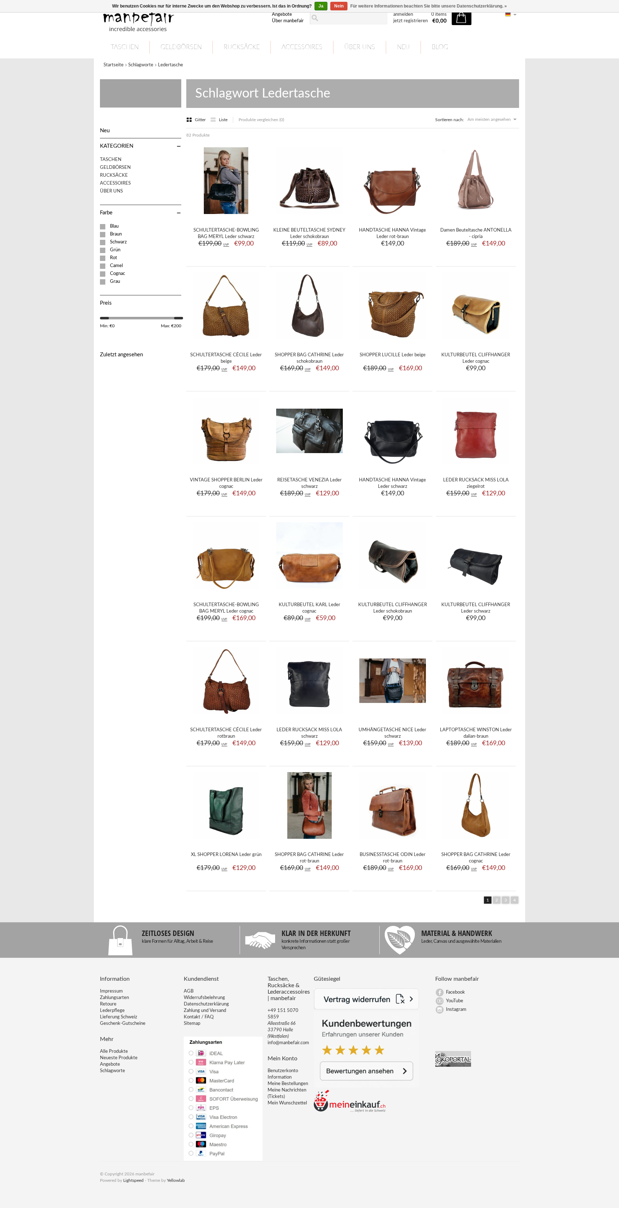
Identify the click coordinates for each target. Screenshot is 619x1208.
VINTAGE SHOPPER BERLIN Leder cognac (226, 483)
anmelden (403, 14)
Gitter (201, 120)
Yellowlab (176, 1180)
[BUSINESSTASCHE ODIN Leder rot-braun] (392, 841)
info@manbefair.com (288, 1043)
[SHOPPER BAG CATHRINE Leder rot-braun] (309, 841)
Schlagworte (140, 65)
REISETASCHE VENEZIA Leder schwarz (309, 483)
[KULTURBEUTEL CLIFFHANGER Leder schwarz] (475, 591)
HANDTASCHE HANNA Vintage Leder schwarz (392, 483)
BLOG (440, 47)
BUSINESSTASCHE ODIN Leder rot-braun (393, 858)
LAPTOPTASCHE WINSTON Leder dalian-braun (476, 733)
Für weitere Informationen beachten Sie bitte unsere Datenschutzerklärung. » (428, 6)
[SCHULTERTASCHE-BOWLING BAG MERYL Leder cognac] (226, 591)
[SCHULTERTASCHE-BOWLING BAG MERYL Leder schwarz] (226, 216)
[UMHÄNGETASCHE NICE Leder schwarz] (392, 716)
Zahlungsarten (114, 997)
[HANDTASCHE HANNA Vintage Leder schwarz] (392, 466)
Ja (320, 6)
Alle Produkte (114, 1051)
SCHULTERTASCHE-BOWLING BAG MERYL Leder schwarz (226, 233)
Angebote (282, 14)
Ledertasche (170, 65)
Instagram (456, 1009)
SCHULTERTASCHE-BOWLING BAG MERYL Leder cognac (226, 608)
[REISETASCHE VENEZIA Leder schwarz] (309, 466)
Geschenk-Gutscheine (122, 1023)
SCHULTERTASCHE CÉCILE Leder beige (226, 358)
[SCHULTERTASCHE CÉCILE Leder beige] (226, 341)
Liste (223, 120)
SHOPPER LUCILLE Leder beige (393, 355)
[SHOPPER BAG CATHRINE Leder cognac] (475, 841)
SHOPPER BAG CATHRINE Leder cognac (475, 858)
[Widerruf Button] (366, 1008)
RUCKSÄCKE (242, 47)
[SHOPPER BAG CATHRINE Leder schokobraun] (309, 341)
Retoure (108, 1004)
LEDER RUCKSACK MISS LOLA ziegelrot (476, 483)
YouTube (454, 1001)
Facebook (455, 992)
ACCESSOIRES (302, 47)
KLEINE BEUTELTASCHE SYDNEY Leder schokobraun (309, 233)
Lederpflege (112, 1010)
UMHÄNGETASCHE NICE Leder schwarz (392, 733)
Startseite (114, 65)
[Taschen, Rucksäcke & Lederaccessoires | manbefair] (181, 18)
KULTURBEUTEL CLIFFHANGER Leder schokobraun (392, 608)
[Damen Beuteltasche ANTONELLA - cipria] (475, 216)
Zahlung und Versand (205, 1010)
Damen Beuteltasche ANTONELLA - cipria (476, 233)
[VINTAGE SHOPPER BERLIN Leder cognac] (226, 466)
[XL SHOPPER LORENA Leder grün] (226, 841)
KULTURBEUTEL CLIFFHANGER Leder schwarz (475, 608)
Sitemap (192, 1023)
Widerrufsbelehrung (204, 997)
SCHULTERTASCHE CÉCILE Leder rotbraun (226, 733)
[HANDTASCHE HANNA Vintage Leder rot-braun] (392, 216)
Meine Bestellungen (288, 1083)
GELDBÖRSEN (181, 47)
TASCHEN (125, 47)
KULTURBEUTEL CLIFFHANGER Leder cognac (475, 358)
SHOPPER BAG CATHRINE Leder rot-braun (309, 858)
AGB (188, 991)
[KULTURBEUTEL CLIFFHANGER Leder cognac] (475, 341)
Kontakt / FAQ (198, 1017)
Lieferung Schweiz (118, 1017)
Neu (403, 47)
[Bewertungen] (366, 1086)
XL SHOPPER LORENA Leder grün (226, 854)
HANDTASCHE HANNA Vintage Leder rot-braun (392, 233)
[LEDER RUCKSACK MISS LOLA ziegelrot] (475, 466)
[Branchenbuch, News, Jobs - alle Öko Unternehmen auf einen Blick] (453, 1065)
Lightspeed (133, 1180)
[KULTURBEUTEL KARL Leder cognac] (309, 591)
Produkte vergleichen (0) (261, 120)
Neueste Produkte (119, 1058)
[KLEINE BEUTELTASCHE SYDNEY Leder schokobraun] (309, 216)
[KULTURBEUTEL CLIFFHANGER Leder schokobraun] (392, 591)
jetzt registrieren (410, 21)
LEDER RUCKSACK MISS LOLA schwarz (309, 733)
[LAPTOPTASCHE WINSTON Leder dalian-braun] (475, 716)
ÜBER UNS (359, 47)
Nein (339, 6)
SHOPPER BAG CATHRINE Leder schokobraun (309, 358)
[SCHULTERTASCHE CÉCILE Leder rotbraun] (226, 716)
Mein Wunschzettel (287, 1103)
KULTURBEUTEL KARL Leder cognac (309, 608)
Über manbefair (288, 21)
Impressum (111, 991)
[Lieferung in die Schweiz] (349, 1111)
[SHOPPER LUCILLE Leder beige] (392, 341)
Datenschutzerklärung (206, 1004)
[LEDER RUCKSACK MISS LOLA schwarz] (309, 716)
